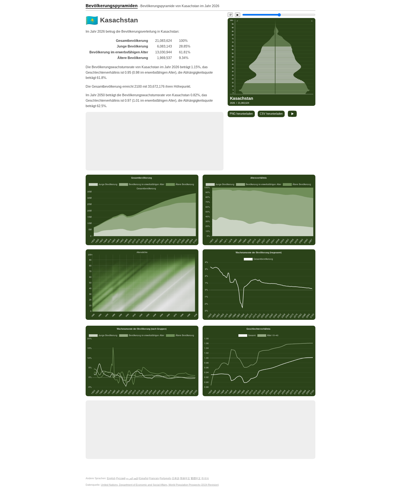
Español (143, 478)
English (111, 478)
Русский (121, 478)
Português (165, 478)
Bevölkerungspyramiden (112, 5)
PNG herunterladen (241, 113)
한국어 (205, 478)
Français (154, 478)
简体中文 (185, 478)
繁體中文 (196, 478)
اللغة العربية (132, 478)
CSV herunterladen (271, 113)
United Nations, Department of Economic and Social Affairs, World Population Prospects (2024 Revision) (160, 484)
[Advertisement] (154, 141)
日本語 (175, 478)
